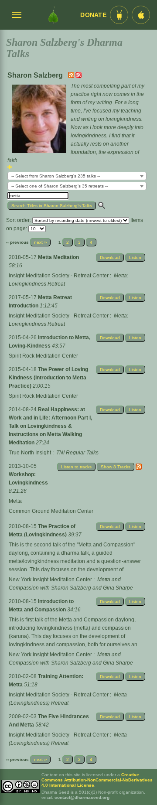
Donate (93, 15)
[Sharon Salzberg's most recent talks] (71, 76)
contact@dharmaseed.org (82, 797)
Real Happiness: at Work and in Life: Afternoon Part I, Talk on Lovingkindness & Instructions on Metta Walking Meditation (50, 426)
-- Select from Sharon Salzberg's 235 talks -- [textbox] (55, 176)
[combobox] (77, 176)
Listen (135, 257)
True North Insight (30, 453)
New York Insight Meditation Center (50, 579)
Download (110, 257)
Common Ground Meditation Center (51, 511)
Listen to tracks (76, 466)
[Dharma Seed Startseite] (53, 14)
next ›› (40, 242)
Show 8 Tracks (115, 466)
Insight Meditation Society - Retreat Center (59, 276)
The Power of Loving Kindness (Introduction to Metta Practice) (48, 377)
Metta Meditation (58, 257)
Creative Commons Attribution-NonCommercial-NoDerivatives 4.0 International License (97, 780)
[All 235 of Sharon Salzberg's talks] (78, 76)
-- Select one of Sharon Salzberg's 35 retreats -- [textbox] (59, 186)
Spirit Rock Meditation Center (43, 356)
